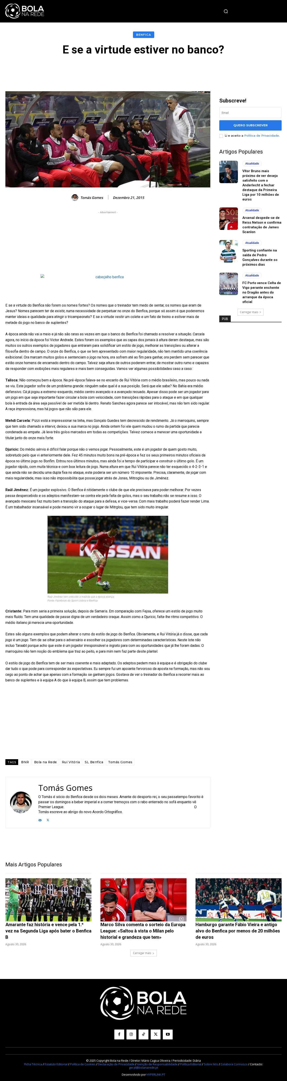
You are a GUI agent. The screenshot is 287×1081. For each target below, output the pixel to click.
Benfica (143, 34)
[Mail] (40, 819)
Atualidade (252, 163)
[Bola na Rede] (24, 11)
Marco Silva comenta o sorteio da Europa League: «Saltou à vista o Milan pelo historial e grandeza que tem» (142, 931)
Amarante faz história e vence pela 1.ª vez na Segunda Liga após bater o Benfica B (48, 931)
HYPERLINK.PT (156, 1074)
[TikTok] (143, 1034)
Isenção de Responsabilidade (157, 1064)
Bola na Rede (45, 762)
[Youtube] (168, 1034)
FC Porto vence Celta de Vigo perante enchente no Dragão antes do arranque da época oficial (261, 292)
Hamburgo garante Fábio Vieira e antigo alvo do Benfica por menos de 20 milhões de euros (238, 931)
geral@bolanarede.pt (143, 1067)
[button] (225, 11)
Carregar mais (249, 312)
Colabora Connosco (234, 1064)
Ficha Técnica (33, 1064)
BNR (25, 762)
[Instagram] (131, 1034)
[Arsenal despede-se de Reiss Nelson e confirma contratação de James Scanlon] (228, 218)
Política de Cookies (83, 1064)
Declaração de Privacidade (116, 1064)
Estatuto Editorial (56, 1064)
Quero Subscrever (250, 125)
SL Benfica (94, 762)
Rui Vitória (71, 762)
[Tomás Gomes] (76, 197)
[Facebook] (119, 1034)
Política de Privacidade (261, 135)
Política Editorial (190, 1064)
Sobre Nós (211, 1064)
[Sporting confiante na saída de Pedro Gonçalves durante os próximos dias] (228, 251)
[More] (244, 69)
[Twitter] (48, 819)
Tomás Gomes (91, 198)
